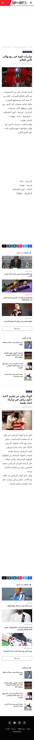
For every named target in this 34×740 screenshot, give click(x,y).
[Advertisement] (17, 26)
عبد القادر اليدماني (25, 63)
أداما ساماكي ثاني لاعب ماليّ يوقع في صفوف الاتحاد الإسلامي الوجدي (12, 365)
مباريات (28, 729)
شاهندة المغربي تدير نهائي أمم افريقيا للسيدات (18, 321)
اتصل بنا (7, 729)
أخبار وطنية (29, 391)
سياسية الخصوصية (17, 731)
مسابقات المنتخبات (5, 47)
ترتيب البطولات (21, 729)
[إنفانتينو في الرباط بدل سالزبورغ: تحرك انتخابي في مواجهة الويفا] (17, 286)
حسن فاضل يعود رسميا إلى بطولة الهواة (19, 606)
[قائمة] (31, 3)
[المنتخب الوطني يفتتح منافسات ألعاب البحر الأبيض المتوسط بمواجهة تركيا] (28, 355)
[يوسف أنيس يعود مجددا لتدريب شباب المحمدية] (28, 377)
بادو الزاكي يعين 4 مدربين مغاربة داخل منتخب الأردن (18, 275)
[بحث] (3, 3)
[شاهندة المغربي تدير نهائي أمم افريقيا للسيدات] (17, 309)
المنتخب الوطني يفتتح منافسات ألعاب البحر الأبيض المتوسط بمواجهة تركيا (13, 355)
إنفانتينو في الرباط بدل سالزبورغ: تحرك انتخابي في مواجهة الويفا (17, 299)
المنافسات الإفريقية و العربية (19, 47)
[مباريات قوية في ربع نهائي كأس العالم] (17, 77)
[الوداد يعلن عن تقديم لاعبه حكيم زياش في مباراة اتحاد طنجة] (17, 420)
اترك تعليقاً (17, 328)
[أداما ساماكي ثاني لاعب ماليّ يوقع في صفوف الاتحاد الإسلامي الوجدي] (28, 366)
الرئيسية (30, 47)
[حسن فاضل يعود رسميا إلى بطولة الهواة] (28, 345)
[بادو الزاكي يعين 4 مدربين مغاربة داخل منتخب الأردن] (17, 262)
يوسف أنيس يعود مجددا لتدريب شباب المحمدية (13, 375)
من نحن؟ (13, 729)
